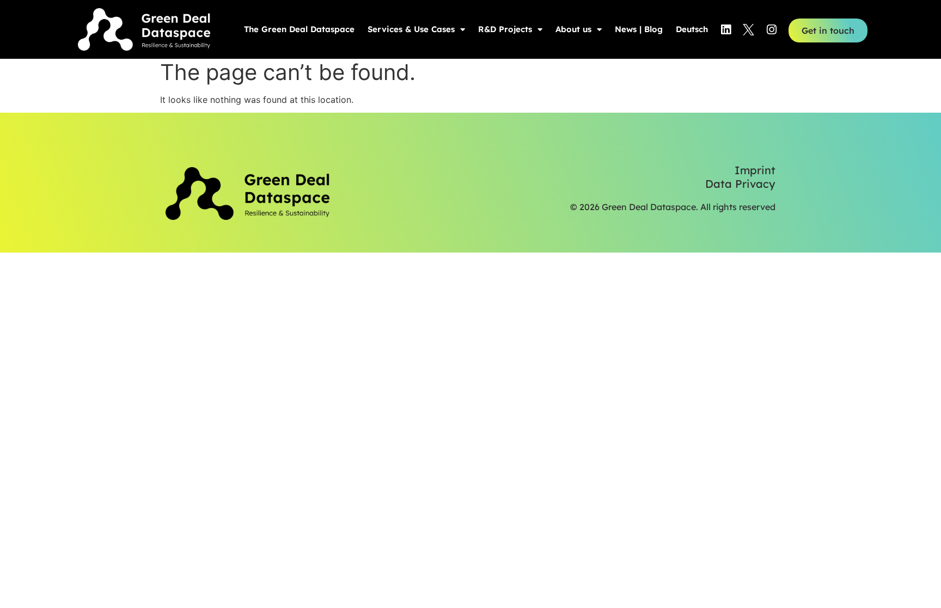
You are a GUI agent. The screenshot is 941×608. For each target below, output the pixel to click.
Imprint (755, 170)
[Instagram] (771, 29)
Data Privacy (740, 184)
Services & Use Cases (411, 29)
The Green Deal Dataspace (299, 29)
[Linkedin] (725, 29)
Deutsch (692, 29)
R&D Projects (505, 29)
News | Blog (639, 29)
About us (573, 29)
